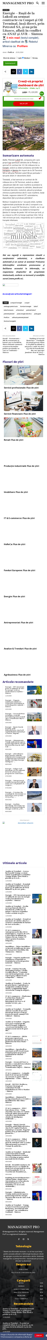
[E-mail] (13, 71)
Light (20, 58)
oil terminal (20, 310)
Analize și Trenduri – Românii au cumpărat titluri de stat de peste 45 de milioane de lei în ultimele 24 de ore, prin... (17, 886)
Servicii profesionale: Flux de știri (21, 387)
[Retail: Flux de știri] (23, 427)
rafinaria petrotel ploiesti (20, 317)
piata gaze (37, 314)
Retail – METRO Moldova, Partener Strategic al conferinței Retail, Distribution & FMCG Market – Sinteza (17, 1087)
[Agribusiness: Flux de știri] (23, 662)
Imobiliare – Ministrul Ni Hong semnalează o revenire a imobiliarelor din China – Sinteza (18, 1099)
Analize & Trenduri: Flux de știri (20, 648)
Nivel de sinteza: (9, 58)
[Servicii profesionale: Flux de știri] (23, 375)
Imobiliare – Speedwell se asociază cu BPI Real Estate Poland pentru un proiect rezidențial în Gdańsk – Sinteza (17, 1052)
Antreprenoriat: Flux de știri (18, 622)
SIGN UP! (24, 104)
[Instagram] (23, 1239)
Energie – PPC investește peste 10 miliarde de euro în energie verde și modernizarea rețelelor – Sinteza (14, 690)
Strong (35, 58)
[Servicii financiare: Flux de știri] (23, 401)
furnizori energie (25, 306)
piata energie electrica (24, 314)
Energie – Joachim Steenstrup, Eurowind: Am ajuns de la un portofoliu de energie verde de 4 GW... (15, 806)
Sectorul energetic (10, 321)
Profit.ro (11, 52)
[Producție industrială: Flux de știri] (23, 453)
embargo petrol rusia (10, 306)
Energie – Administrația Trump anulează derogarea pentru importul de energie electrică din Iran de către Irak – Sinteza (17, 1195)
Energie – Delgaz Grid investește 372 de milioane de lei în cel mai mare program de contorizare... (15, 771)
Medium (27, 58)
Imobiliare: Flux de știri (16, 492)
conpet (26, 303)
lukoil (35, 306)
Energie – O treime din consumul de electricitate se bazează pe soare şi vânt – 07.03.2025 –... (15, 794)
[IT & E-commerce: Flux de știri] (23, 505)
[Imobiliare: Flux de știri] (23, 479)
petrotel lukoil (31, 310)
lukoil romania (8, 310)
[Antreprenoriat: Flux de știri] (23, 610)
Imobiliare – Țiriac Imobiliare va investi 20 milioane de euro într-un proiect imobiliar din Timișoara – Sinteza (17, 949)
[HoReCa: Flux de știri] (23, 532)
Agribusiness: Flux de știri (17, 674)
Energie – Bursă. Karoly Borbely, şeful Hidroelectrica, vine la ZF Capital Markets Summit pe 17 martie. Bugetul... (15, 730)
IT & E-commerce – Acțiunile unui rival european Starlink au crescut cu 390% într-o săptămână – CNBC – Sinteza (17, 1075)
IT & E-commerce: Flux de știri (19, 518)
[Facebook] (19, 71)
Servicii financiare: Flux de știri (20, 413)
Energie (6, 10)
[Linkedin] (31, 71)
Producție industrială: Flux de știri (21, 466)
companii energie (16, 303)
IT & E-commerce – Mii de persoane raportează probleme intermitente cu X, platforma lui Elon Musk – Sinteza (16, 1040)
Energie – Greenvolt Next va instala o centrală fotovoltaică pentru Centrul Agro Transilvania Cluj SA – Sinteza (15, 717)
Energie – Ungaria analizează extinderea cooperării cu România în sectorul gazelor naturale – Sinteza (15, 703)
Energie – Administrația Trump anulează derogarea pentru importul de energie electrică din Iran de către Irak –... (15, 743)
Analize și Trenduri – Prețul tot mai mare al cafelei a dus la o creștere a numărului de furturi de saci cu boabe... (18, 921)
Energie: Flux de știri (14, 596)
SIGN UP (39, 1335)
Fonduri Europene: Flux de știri (19, 570)
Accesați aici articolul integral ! (17, 294)
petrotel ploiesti (9, 314)
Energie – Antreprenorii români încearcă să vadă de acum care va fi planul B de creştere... (15, 783)
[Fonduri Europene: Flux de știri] (23, 558)
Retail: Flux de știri (13, 439)
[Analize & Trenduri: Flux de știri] (23, 636)
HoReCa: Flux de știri (14, 544)
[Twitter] (25, 71)
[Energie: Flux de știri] (23, 584)
